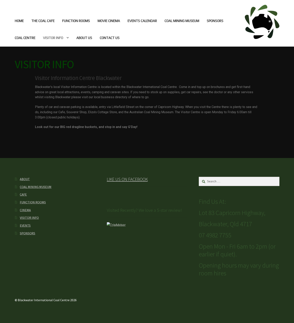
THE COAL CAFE (43, 21)
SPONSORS (215, 21)
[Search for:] (239, 181)
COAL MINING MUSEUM (182, 21)
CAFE (23, 194)
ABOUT (25, 179)
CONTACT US (110, 38)
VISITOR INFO (53, 38)
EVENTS (25, 225)
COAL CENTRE (25, 38)
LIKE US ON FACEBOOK (127, 179)
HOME (19, 21)
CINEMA (25, 210)
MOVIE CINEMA (109, 21)
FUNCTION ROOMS (76, 21)
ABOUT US (84, 38)
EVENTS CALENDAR (142, 21)
